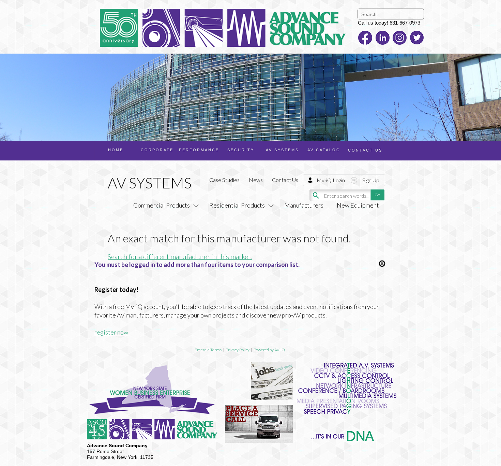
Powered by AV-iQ (269, 349)
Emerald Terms (208, 349)
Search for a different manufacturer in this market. (180, 256)
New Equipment (358, 205)
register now (111, 332)
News (256, 179)
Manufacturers (303, 205)
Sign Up (370, 180)
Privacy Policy (237, 349)
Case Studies (224, 179)
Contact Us (285, 179)
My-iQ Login (331, 180)
